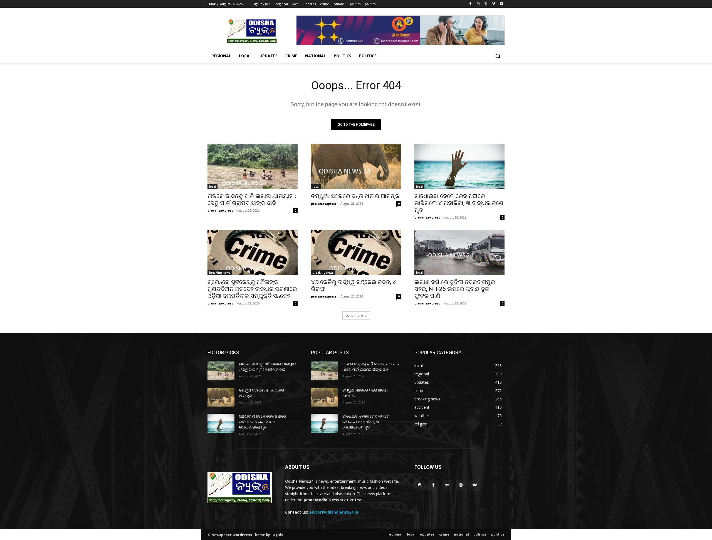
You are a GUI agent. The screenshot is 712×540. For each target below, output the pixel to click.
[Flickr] (447, 485)
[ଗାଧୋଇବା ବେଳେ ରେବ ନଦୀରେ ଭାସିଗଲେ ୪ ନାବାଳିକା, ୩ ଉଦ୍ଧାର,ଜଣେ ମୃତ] (459, 166)
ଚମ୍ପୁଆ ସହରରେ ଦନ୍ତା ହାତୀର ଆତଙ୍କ (355, 196)
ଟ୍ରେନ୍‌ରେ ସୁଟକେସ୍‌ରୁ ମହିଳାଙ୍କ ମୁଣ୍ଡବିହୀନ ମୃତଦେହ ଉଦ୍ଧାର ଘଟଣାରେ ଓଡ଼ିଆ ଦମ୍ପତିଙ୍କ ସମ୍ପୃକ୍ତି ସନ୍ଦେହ (252, 289)
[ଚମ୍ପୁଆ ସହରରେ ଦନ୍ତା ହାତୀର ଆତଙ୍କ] (356, 166)
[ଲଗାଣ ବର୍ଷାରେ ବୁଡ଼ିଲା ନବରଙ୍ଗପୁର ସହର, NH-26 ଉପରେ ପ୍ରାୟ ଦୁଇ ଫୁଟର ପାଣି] (459, 252)
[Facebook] (470, 4)
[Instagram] (478, 4)
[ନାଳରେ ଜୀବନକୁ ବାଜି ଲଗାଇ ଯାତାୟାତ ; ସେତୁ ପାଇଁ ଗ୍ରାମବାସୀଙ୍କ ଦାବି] (252, 166)
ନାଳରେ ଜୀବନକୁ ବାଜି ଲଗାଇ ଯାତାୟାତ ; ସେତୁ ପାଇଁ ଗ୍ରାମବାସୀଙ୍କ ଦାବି (251, 199)
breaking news (219, 272)
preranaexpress (220, 210)
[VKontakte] (474, 485)
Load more (354, 315)
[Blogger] (419, 485)
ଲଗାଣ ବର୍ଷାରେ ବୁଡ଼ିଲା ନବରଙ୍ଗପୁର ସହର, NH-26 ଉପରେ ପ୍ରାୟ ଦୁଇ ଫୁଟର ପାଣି (454, 289)
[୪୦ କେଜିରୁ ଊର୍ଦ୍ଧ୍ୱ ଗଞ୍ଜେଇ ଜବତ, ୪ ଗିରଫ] (356, 252)
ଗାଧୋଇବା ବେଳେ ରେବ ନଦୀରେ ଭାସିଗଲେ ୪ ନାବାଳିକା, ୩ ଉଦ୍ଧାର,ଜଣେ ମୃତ (458, 203)
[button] (498, 56)
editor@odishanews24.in (333, 512)
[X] (486, 4)
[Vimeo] (493, 4)
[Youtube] (501, 4)
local (212, 187)
